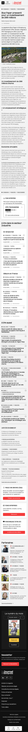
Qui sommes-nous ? (7, 698)
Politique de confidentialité (14, 719)
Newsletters (7, 3)
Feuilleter (14, 645)
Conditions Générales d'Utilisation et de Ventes (14, 717)
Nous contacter (5, 695)
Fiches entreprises (6, 692)
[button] (8, 728)
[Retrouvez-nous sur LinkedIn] (2, 677)
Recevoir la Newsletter (10, 664)
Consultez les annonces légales (10, 689)
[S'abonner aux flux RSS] (10, 677)
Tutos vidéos (5, 707)
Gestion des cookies (14, 722)
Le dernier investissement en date (10, 162)
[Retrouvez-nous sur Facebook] (6, 677)
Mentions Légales (14, 714)
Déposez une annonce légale (9, 686)
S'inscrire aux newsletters (8, 704)
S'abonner (4, 701)
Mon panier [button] (18, 729)
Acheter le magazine (7, 683)
